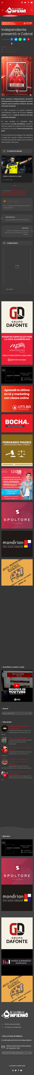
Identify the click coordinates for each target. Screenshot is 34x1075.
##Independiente (7, 193)
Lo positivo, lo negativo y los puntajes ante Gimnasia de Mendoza (18, 761)
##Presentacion (21, 194)
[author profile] (4, 201)
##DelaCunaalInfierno (18, 191)
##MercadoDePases (8, 194)
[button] (11, 39)
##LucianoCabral (19, 193)
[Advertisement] (17, 603)
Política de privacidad (12, 1024)
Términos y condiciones (12, 1027)
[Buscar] (32, 10)
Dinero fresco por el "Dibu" (18, 738)
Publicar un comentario (10, 52)
